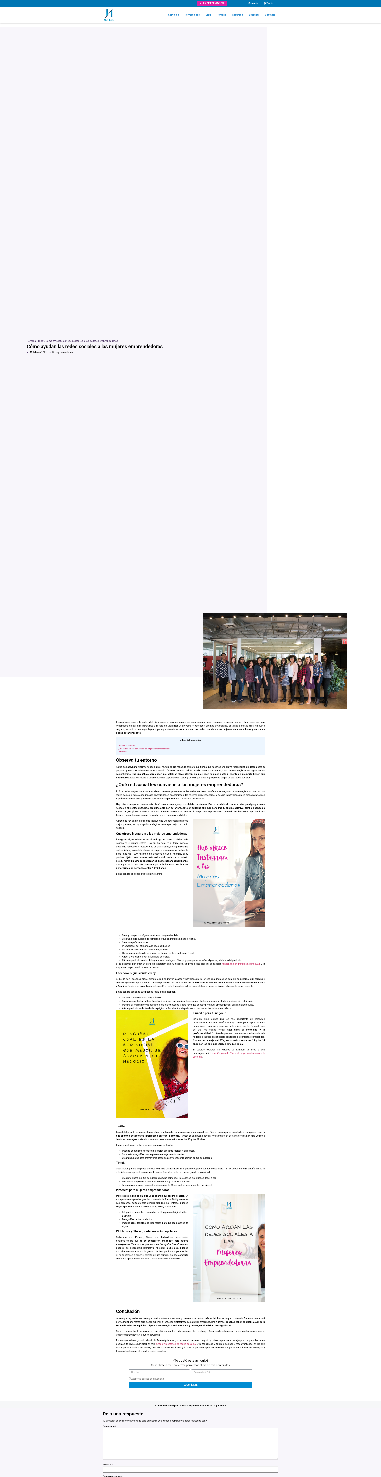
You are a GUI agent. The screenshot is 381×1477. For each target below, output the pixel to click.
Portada (31, 340)
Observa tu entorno (126, 745)
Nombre (108, 1464)
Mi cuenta (253, 3)
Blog (208, 14)
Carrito (270, 3)
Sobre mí (254, 14)
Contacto (270, 14)
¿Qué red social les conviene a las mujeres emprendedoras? (144, 748)
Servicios (173, 14)
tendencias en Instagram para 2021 (240, 963)
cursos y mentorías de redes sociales (176, 1344)
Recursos (237, 14)
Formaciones (192, 14)
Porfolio (221, 14)
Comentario (109, 1426)
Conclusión (123, 751)
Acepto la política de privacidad (147, 1378)
